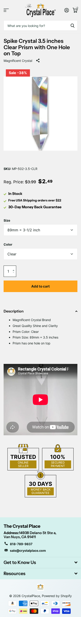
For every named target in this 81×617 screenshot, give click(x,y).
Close (40, 562)
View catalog (6, 10)
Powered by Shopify (57, 596)
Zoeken (72, 25)
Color (8, 244)
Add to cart (40, 286)
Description (14, 311)
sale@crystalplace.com (28, 550)
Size (7, 220)
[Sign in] (66, 10)
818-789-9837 (21, 544)
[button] (14, 267)
